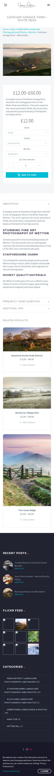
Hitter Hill (13, 726)
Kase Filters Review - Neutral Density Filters (32, 578)
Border (27, 149)
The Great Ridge (27, 510)
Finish (27, 138)
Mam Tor (12, 719)
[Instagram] (27, 749)
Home (6, 29)
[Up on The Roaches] (33, 649)
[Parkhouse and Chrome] (20, 649)
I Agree (44, 771)
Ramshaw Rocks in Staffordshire (30, 591)
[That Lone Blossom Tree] (8, 636)
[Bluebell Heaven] (20, 636)
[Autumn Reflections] (8, 649)
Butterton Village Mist (27, 413)
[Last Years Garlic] (33, 636)
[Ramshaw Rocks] (20, 624)
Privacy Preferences (11, 771)
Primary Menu (48, 5)
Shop (13, 29)
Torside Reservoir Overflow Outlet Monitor (31, 564)
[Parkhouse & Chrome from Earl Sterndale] (8, 624)
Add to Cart (27, 175)
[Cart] (5, 5)
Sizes (26, 127)
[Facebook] (23, 749)
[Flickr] (30, 749)
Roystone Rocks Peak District (27, 355)
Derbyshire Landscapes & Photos (27, 709)
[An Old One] (33, 624)
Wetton (32, 32)
